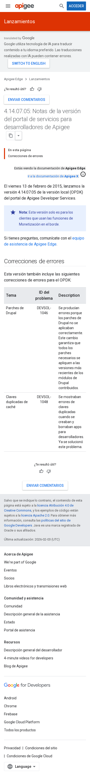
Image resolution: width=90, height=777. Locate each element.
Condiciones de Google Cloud (29, 756)
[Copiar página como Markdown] (10, 135)
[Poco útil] (39, 89)
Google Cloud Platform (22, 722)
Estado (9, 622)
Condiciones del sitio (41, 748)
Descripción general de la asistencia (32, 614)
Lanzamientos (19, 21)
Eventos (10, 570)
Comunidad (13, 606)
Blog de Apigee (16, 666)
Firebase (11, 714)
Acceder (76, 6)
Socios (9, 578)
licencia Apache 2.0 (35, 515)
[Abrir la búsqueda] (62, 6)
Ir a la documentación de (53, 176)
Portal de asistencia (19, 630)
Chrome (10, 706)
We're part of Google (20, 562)
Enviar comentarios (26, 100)
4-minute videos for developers (28, 658)
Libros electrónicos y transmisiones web (35, 586)
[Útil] (32, 89)
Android (10, 698)
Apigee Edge (13, 79)
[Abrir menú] (8, 6)
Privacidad (12, 748)
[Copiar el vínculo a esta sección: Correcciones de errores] (69, 262)
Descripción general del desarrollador (33, 650)
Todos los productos (20, 730)
